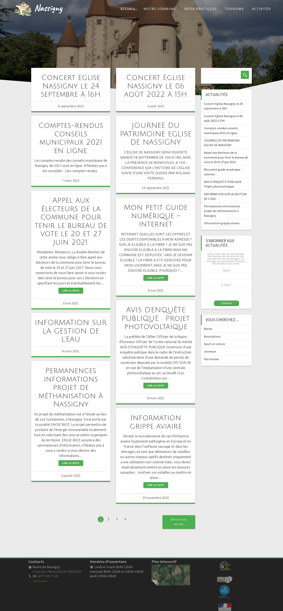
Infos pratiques (200, 9)
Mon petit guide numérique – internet (156, 215)
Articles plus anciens (179, 521)
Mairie (208, 329)
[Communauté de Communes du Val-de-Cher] (225, 562)
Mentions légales (40, 581)
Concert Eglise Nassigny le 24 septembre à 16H (71, 86)
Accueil (128, 9)
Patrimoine (211, 359)
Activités (261, 9)
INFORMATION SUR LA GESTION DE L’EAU (71, 331)
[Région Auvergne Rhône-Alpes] (224, 587)
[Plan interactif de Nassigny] (171, 567)
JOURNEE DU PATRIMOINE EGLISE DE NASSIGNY (156, 134)
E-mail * (226, 285)
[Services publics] (224, 605)
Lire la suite (70, 290)
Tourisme (234, 9)
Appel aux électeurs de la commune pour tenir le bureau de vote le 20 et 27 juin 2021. (71, 221)
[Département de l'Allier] (224, 578)
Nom (226, 270)
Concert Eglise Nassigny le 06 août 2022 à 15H (155, 86)
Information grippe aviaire (156, 422)
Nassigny (48, 7)
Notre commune (160, 9)
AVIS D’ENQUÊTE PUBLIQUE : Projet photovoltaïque (155, 318)
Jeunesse (210, 351)
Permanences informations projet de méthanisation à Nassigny (71, 387)
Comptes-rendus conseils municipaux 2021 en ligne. (71, 138)
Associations (212, 336)
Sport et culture (214, 344)
